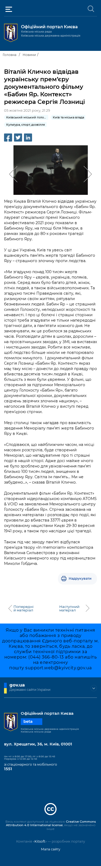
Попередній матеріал (23, 608)
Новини (29, 55)
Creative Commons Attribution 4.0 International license (51, 823)
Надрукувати (80, 578)
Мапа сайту (50, 849)
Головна (9, 55)
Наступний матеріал (69, 608)
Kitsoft (39, 841)
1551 (8, 768)
